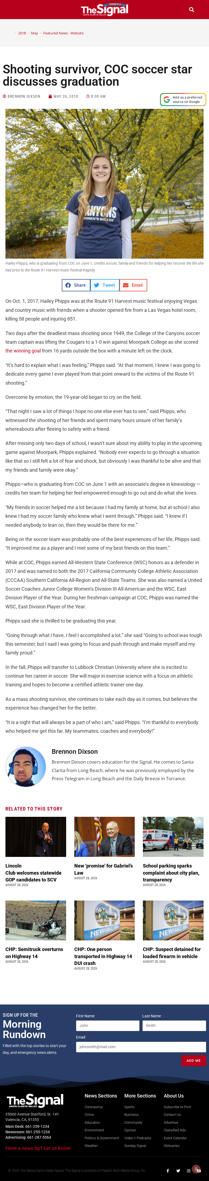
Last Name (152, 1016)
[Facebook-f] (168, 1171)
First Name (85, 1016)
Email (81, 1037)
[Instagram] (188, 1171)
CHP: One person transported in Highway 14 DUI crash (103, 956)
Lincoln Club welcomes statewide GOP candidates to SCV (33, 872)
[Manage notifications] (196, 1169)
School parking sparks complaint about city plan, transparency (171, 872)
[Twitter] (178, 1171)
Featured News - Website (63, 33)
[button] (17, 10)
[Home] (11, 33)
